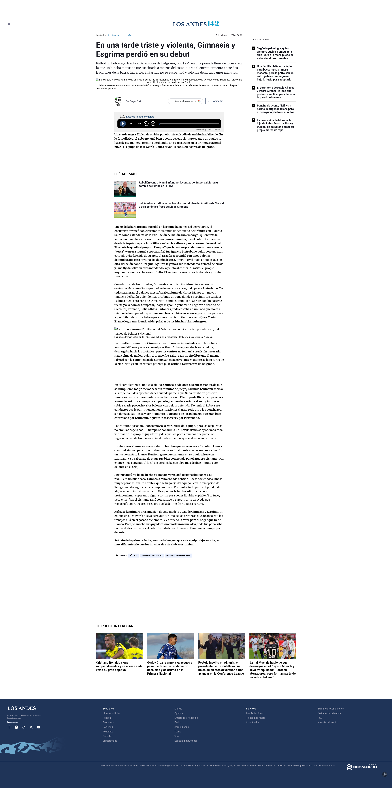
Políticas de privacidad (330, 713)
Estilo (177, 722)
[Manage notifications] (384, 774)
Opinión (178, 713)
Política (107, 717)
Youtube (38, 727)
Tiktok (24, 727)
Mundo (178, 708)
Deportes (115, 35)
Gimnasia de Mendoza (178, 555)
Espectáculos (110, 740)
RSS (320, 717)
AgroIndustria (181, 727)
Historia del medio (327, 722)
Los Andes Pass (254, 713)
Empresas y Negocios (186, 717)
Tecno (177, 731)
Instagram (16, 727)
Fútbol (134, 555)
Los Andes (101, 35)
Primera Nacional (152, 555)
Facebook (9, 727)
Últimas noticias (111, 713)
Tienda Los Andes (256, 717)
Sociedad (108, 727)
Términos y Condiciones (331, 708)
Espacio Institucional (185, 740)
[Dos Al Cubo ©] (362, 769)
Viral (176, 736)
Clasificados (252, 722)
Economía (108, 722)
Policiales (108, 731)
